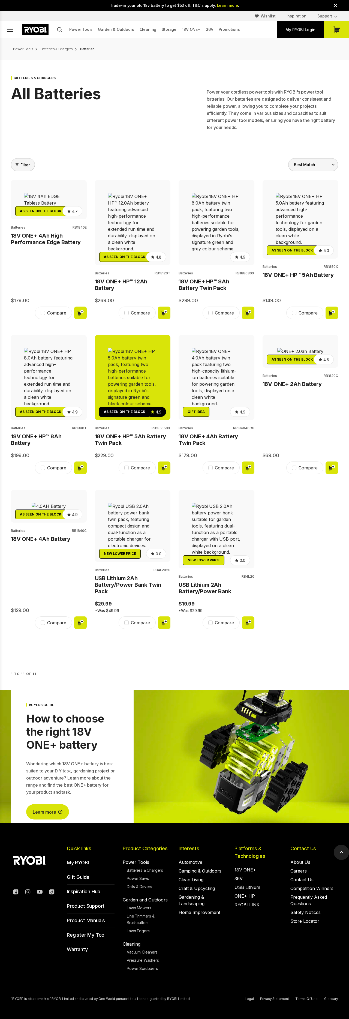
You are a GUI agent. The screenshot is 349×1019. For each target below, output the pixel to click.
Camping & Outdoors (200, 871)
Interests (189, 848)
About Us (300, 862)
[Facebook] (16, 892)
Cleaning (148, 29)
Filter (25, 165)
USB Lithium (247, 887)
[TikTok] (52, 892)
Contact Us (303, 848)
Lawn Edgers (138, 930)
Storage (169, 29)
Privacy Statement (274, 999)
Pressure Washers (143, 960)
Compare (56, 313)
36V (209, 29)
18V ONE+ (191, 29)
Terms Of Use (306, 999)
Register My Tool (86, 935)
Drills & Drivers (139, 886)
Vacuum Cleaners (142, 952)
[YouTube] (40, 892)
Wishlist (268, 16)
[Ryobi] (35, 29)
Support (324, 16)
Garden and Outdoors (145, 900)
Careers (298, 871)
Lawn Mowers (139, 908)
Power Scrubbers (142, 968)
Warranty (77, 949)
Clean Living (191, 879)
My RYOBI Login (300, 29)
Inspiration (296, 16)
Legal (249, 999)
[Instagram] (28, 892)
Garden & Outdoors (116, 29)
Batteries (18, 227)
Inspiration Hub (83, 891)
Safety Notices (305, 912)
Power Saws (138, 878)
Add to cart (80, 313)
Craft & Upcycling (197, 888)
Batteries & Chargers (145, 870)
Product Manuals (86, 920)
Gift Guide (78, 877)
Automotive (190, 862)
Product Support (85, 906)
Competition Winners (311, 888)
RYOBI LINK (247, 904)
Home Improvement (199, 912)
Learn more (227, 5)
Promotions (229, 29)
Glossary (331, 999)
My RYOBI (78, 862)
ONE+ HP (244, 896)
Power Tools (80, 29)
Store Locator (304, 921)
